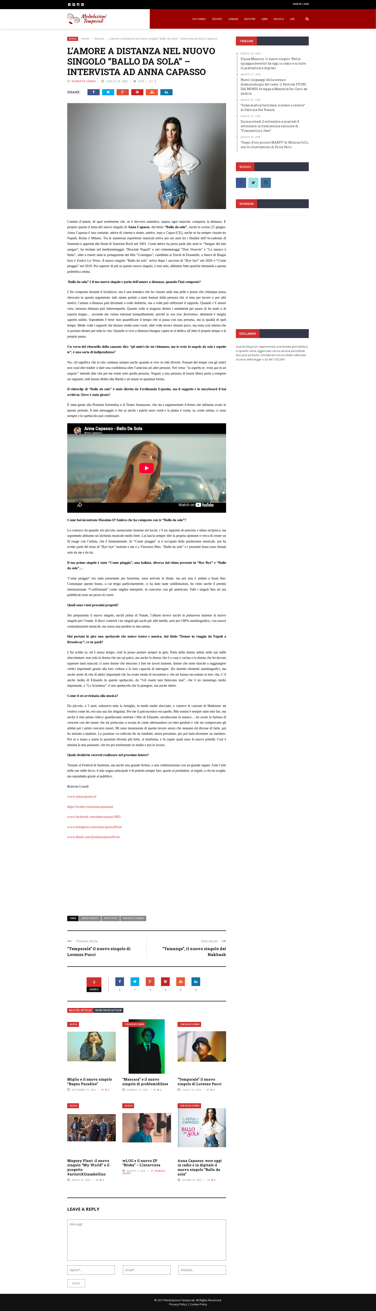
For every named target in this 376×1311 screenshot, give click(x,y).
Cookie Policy (198, 1304)
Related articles (80, 1010)
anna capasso (90, 918)
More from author (108, 1010)
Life (292, 19)
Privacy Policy (178, 1304)
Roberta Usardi (84, 81)
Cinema (233, 19)
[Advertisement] (146, 874)
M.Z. (108, 1089)
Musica (279, 19)
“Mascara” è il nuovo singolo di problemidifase (145, 1081)
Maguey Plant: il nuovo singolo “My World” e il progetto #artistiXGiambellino (88, 1167)
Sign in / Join (301, 3)
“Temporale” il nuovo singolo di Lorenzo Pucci (200, 1081)
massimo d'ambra (133, 918)
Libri (265, 19)
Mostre (249, 19)
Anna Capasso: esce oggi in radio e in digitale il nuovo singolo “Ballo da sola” (200, 1167)
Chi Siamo (199, 19)
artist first (110, 918)
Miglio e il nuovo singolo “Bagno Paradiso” (89, 1081)
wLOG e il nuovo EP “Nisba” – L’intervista (141, 1162)
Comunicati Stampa (134, 1024)
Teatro (217, 19)
